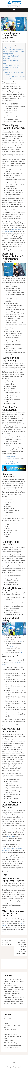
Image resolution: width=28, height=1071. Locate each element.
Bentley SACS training (12, 462)
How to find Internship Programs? (14, 62)
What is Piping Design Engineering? (13, 49)
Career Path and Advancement (11, 65)
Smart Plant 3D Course (12, 460)
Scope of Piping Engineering (11, 55)
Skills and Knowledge (9, 58)
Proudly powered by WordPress (11, 1066)
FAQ (4, 71)
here (20, 652)
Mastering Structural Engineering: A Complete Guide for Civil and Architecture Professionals (14, 987)
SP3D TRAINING (9, 1040)
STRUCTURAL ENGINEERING (13, 1045)
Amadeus (10, 1068)
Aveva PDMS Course (11, 456)
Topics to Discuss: (9, 48)
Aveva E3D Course (11, 458)
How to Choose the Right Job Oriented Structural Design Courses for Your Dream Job (14, 981)
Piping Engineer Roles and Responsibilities (7, 942)
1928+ (21, 635)
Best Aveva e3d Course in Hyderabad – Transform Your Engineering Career (12, 993)
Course (7, 1021)
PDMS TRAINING (9, 1032)
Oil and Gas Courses (10, 1029)
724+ (21, 641)
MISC (18, 41)
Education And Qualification (11, 56)
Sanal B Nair (12, 41)
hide (17, 45)
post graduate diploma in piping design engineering (12, 848)
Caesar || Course (10, 463)
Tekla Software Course (11, 1047)
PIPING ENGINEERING (11, 1034)
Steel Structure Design (11, 1043)
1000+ (11, 647)
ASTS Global (10, 836)
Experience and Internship (10, 60)
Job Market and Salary (9, 64)
